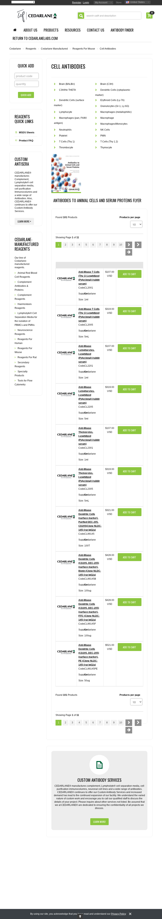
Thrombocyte (66, 147)
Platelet (63, 135)
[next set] (138, 245)
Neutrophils (65, 129)
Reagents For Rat (27, 357)
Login (86, 2)
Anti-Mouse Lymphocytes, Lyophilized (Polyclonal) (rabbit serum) (89, 354)
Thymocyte (106, 147)
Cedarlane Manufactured (54, 48)
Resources (73, 30)
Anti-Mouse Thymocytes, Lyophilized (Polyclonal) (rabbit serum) (89, 436)
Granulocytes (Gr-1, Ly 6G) (114, 106)
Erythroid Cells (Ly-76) (112, 100)
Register (76, 2)
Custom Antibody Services (99, 780)
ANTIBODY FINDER (122, 30)
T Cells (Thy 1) (67, 141)
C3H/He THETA (67, 90)
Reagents (31, 48)
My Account (101, 2)
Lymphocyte (65, 112)
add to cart (129, 274)
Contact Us (95, 30)
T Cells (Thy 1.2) (109, 141)
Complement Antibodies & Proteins (23, 286)
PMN (103, 135)
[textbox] (109, 15)
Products (51, 30)
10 (120, 244)
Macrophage (107, 118)
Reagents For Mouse (84, 48)
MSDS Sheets (26, 132)
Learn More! (99, 821)
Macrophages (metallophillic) (116, 112)
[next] (128, 245)
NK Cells (105, 129)
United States (137, 2)
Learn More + (24, 221)
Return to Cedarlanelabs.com (35, 38)
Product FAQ (26, 140)
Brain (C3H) (106, 84)
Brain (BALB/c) (67, 84)
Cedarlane (15, 48)
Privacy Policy (118, 913)
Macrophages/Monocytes (113, 123)
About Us (30, 30)
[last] (128, 252)
